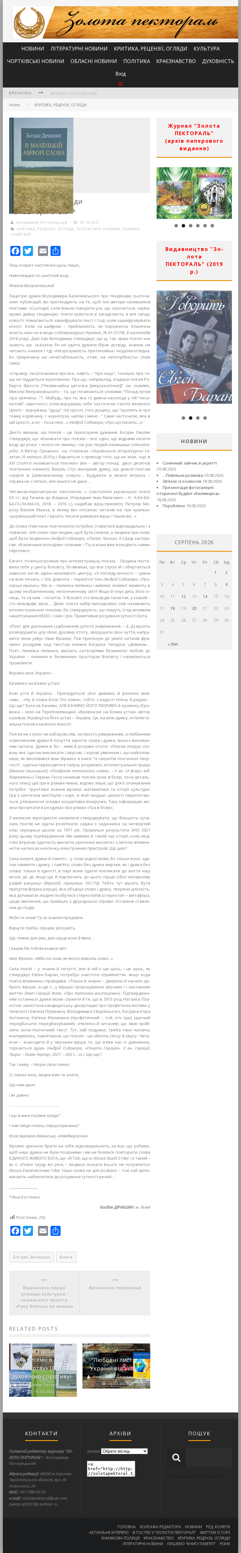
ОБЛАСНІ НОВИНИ (94, 61)
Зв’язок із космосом (73, 93)
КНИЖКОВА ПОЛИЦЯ (120, 1538)
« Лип (173, 644)
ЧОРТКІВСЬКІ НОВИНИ (35, 61)
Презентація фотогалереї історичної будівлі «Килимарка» (188, 491)
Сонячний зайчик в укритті (190, 463)
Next (227, 191)
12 (183, 596)
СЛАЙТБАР (21, 234)
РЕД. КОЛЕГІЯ (218, 1526)
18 (172, 608)
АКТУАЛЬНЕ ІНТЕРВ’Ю (109, 1532)
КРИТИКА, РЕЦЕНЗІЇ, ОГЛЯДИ (150, 48)
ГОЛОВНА (126, 1526)
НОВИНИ (32, 48)
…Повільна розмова (183, 475)
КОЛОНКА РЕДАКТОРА (160, 1526)
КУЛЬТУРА (207, 48)
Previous (161, 191)
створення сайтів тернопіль (195, 1476)
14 (205, 596)
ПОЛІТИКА (136, 61)
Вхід (120, 73)
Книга (66, 1257)
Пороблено (174, 505)
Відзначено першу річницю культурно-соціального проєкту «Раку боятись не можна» (44, 1297)
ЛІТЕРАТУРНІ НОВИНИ (79, 48)
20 (194, 608)
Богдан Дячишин (31, 1257)
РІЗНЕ (225, 1543)
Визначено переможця (115, 1287)
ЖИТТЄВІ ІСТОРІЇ (215, 1532)
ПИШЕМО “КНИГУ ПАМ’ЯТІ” (191, 1543)
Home (14, 105)
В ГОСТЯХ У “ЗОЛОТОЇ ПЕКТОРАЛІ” (164, 1532)
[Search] (121, 84)
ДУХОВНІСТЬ (218, 61)
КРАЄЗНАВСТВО (176, 61)
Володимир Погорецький (42, 222)
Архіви (93, 1451)
